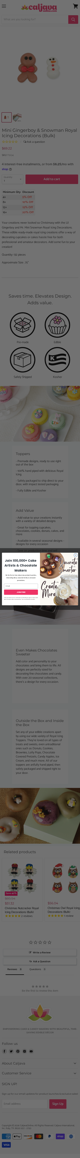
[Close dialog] (75, 555)
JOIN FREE (21, 592)
